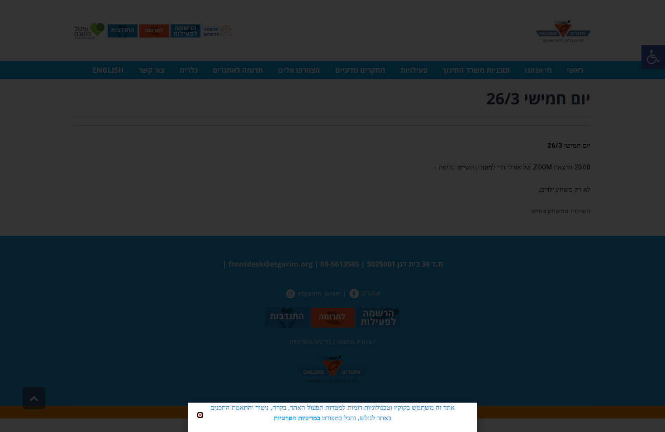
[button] (200, 415)
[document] (332, 216)
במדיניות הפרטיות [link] (297, 418)
